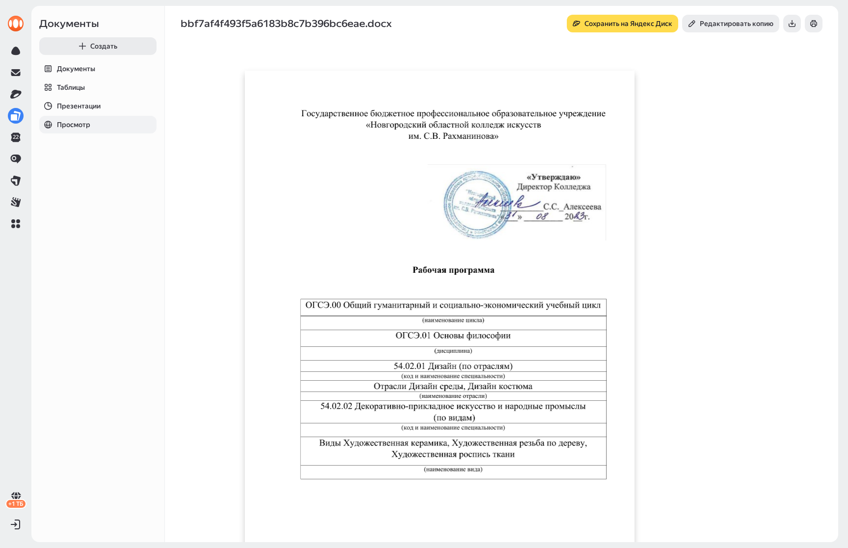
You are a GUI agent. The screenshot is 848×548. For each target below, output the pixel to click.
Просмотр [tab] (73, 125)
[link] (16, 23)
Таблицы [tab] (71, 87)
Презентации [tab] (79, 106)
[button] (16, 224)
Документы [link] (69, 23)
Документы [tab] (76, 69)
